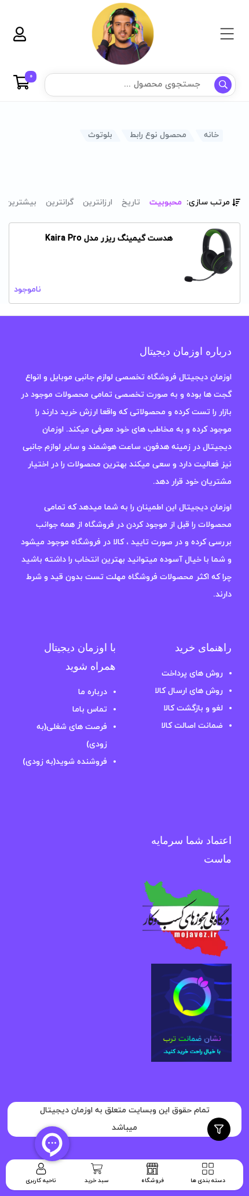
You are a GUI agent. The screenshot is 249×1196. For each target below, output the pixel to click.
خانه (211, 135)
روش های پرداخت (192, 673)
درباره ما (92, 692)
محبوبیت (165, 202)
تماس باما (89, 709)
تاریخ (131, 202)
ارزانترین (97, 202)
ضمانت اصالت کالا (192, 725)
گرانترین (60, 202)
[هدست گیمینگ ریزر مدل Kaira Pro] (211, 252)
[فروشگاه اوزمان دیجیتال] (123, 34)
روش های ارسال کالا (189, 690)
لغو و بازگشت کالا (193, 708)
